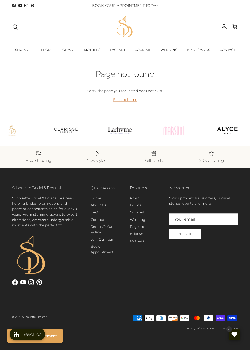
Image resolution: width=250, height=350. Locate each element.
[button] (235, 27)
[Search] (15, 27)
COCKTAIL (143, 50)
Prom (135, 198)
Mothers (137, 241)
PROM (46, 50)
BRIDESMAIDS (198, 50)
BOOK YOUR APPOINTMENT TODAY (125, 5)
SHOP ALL (23, 50)
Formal (136, 205)
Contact (97, 219)
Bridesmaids (140, 234)
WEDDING (168, 50)
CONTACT (227, 50)
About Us (98, 205)
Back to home (125, 99)
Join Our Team (103, 239)
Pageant (137, 226)
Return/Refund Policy (199, 328)
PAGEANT (117, 50)
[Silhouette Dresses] (125, 27)
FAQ (94, 212)
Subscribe (185, 234)
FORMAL (67, 50)
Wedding (137, 219)
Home (96, 198)
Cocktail (137, 212)
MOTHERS (92, 50)
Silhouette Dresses (34, 316)
